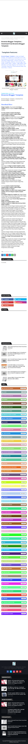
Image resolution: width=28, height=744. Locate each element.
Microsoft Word (12, 523)
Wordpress (12, 583)
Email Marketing (12, 471)
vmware (12, 598)
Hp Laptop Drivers (12, 504)
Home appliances (12, 501)
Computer (12, 444)
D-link (12, 459)
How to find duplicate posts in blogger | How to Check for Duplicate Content (17, 372)
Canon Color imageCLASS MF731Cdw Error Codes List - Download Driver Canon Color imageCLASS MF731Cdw (17, 733)
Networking (12, 534)
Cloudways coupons (12, 440)
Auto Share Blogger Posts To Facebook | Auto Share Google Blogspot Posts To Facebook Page (17, 354)
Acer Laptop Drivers (12, 388)
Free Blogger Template (8, 37)
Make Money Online (12, 519)
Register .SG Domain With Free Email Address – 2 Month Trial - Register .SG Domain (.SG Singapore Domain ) (16, 682)
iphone (12, 594)
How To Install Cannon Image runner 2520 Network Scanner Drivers (17, 359)
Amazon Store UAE (12, 407)
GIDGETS (12, 493)
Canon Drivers (12, 433)
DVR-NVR (12, 463)
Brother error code (12, 429)
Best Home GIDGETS (12, 418)
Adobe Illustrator (12, 395)
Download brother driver (12, 467)
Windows (12, 576)
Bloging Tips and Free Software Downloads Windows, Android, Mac (17, 741)
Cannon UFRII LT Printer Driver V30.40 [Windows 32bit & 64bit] (16, 378)
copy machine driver (12, 591)
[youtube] (7, 305)
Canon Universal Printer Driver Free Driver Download (17, 347)
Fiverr (12, 482)
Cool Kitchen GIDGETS (12, 448)
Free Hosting (12, 489)
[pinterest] (7, 302)
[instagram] (20, 302)
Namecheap (12, 531)
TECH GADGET (12, 549)
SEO (12, 542)
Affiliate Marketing (12, 403)
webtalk (12, 609)
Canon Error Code (12, 437)
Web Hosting (12, 572)
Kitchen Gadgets (12, 516)
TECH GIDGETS (12, 553)
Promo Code (12, 538)
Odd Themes (11, 93)
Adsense (12, 399)
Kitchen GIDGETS (12, 512)
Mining (12, 527)
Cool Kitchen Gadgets (12, 452)
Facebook (12, 478)
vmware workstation (12, 602)
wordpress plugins (12, 613)
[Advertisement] (14, 16)
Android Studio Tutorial (12, 414)
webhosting (12, 606)
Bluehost (12, 425)
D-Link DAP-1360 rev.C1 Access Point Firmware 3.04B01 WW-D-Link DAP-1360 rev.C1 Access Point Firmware (16, 366)
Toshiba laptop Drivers (12, 561)
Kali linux (12, 508)
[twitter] (20, 299)
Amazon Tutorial (12, 410)
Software (12, 546)
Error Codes (12, 474)
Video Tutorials (12, 564)
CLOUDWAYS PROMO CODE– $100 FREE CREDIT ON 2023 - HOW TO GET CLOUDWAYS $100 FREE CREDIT (16, 711)
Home (2, 37)
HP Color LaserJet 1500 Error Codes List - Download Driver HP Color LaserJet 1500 (16, 693)
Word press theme (12, 579)
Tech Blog (12, 557)
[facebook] (7, 299)
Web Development (12, 568)
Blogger (12, 422)
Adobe (12, 392)
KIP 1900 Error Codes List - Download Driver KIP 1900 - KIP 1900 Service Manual (16, 688)
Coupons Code (12, 456)
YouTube (12, 587)
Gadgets (12, 497)
